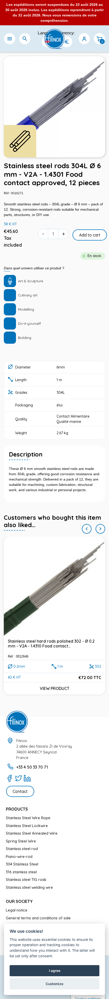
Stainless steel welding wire (29, 887)
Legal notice (16, 910)
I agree (54, 971)
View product (54, 688)
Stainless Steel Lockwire (27, 825)
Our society (19, 901)
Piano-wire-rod (19, 856)
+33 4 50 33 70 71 (32, 767)
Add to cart (89, 234)
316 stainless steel (21, 872)
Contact (20, 791)
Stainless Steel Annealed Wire (32, 833)
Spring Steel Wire (21, 841)
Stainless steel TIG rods (26, 879)
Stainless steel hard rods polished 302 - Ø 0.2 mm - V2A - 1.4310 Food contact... (51, 643)
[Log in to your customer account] (84, 38)
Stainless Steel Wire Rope (28, 817)
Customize (54, 984)
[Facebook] (9, 778)
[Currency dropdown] (66, 41)
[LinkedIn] (27, 778)
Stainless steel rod (22, 848)
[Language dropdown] (47, 41)
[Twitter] (18, 778)
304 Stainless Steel (22, 864)
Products (17, 809)
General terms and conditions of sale (38, 918)
